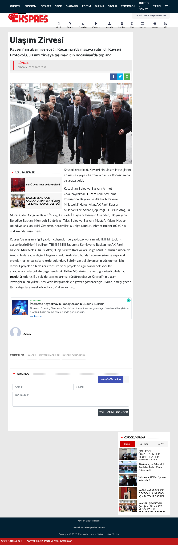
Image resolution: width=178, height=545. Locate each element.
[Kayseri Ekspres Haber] (28, 17)
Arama (70, 27)
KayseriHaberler (49, 355)
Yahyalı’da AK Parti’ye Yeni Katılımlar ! (50, 541)
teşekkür (16, 276)
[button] (167, 6)
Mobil (58, 27)
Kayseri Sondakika (74, 355)
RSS (165, 27)
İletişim (142, 27)
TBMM (91, 194)
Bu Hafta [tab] (144, 444)
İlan (132, 27)
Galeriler (83, 27)
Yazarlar (110, 27)
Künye (155, 27)
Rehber (122, 27)
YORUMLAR (23, 373)
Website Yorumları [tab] (111, 379)
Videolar (96, 27)
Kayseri (32, 355)
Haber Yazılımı (112, 534)
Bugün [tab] (127, 444)
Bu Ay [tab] (161, 444)
